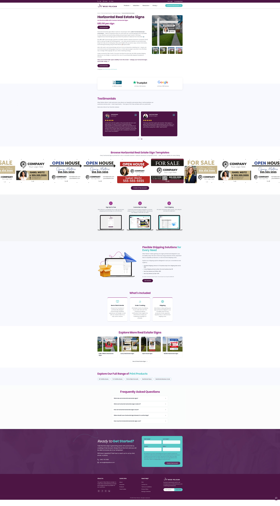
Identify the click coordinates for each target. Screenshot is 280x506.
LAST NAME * (166, 439)
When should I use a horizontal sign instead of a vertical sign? (131, 415)
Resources (146, 5)
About (121, 482)
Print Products (114, 69)
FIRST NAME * (147, 439)
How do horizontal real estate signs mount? (126, 409)
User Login (170, 1)
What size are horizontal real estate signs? (126, 398)
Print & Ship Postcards (132, 379)
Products (126, 5)
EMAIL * (164, 446)
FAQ (142, 482)
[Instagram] (98, 491)
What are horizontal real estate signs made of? (127, 404)
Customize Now (103, 27)
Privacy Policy (158, 459)
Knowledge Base (178, 1)
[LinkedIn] (109, 491)
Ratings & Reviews (146, 491)
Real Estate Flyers (147, 379)
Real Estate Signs (117, 13)
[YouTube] (105, 491)
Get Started (147, 280)
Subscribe (178, 489)
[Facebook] (102, 491)
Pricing (155, 5)
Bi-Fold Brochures (103, 379)
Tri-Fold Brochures (117, 379)
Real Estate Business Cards (163, 379)
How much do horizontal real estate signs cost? (127, 421)
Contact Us (144, 484)
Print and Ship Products (106, 13)
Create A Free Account (173, 5)
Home (98, 13)
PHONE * (146, 446)
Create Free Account (172, 463)
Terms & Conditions (146, 487)
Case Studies (122, 489)
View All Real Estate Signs (139, 361)
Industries (136, 5)
